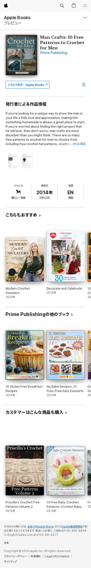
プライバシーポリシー (15, 556)
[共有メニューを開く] (84, 85)
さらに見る (79, 144)
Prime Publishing (53, 53)
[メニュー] (85, 6)
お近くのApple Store (40, 526)
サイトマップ (10, 561)
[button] (62, 6)
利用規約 (36, 556)
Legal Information (57, 556)
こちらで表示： (26, 85)
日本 (6, 543)
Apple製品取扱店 (72, 526)
